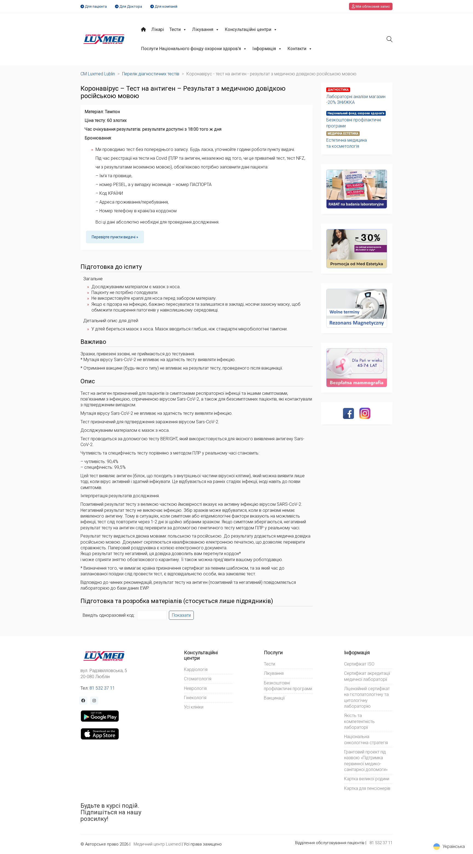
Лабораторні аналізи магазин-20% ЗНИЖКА (355, 99)
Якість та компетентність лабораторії (359, 721)
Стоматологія (197, 678)
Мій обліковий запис (372, 6)
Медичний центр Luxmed (157, 844)
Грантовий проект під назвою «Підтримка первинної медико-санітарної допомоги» (366, 760)
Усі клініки (193, 707)
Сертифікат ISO (359, 664)
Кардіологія (195, 669)
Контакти (296, 48)
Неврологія (195, 688)
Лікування (202, 29)
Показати (181, 615)
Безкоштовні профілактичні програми (353, 122)
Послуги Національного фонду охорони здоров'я (191, 48)
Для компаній (166, 6)
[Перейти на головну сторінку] (103, 39)
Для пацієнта (96, 6)
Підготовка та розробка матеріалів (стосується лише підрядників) (176, 601)
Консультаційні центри (248, 29)
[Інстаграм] (364, 413)
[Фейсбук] (348, 413)
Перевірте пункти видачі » (115, 237)
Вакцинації (274, 698)
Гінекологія (195, 697)
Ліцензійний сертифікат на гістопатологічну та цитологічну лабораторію (367, 697)
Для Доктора (130, 6)
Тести (175, 29)
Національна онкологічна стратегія (366, 739)
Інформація (264, 48)
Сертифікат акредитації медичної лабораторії (367, 676)
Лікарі (157, 29)
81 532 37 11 (102, 688)
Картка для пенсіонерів (367, 788)
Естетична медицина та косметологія (346, 143)
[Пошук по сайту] (390, 40)
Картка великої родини (366, 778)
